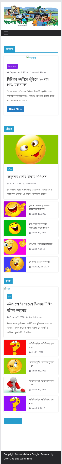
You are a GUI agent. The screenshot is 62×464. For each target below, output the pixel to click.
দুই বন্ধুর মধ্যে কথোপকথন (39, 261)
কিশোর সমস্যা (12, 66)
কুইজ (9, 296)
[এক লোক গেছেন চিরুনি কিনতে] (15, 247)
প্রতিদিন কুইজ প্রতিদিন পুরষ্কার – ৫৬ (41, 382)
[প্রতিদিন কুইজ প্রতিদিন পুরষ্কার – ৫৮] (15, 348)
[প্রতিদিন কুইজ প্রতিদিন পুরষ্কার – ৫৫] (15, 404)
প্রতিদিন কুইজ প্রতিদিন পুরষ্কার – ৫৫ (41, 401)
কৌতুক (10, 169)
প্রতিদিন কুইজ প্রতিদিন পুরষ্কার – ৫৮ (41, 345)
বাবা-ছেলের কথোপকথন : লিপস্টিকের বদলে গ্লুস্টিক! (39, 226)
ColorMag (9, 458)
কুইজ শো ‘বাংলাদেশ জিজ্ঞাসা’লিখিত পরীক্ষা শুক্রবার (30, 307)
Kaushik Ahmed (39, 72)
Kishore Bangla (31, 454)
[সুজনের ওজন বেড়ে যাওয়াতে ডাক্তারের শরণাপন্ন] (15, 209)
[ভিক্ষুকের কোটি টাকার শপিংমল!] (31, 149)
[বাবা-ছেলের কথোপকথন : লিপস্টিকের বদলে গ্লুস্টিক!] (15, 228)
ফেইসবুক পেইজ (13, 420)
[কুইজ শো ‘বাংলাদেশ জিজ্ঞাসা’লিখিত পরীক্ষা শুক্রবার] (31, 289)
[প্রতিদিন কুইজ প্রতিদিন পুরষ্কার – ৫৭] (15, 366)
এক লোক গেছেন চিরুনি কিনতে (40, 244)
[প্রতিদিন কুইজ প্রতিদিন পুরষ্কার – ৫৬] (15, 385)
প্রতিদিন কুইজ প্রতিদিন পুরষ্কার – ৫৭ (41, 364)
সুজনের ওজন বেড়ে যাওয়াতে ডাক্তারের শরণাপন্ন (39, 207)
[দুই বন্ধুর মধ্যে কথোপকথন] (15, 264)
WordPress (26, 458)
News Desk (30, 183)
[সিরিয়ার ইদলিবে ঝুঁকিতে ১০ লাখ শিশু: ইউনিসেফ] (31, 58)
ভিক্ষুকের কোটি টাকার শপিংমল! (27, 176)
